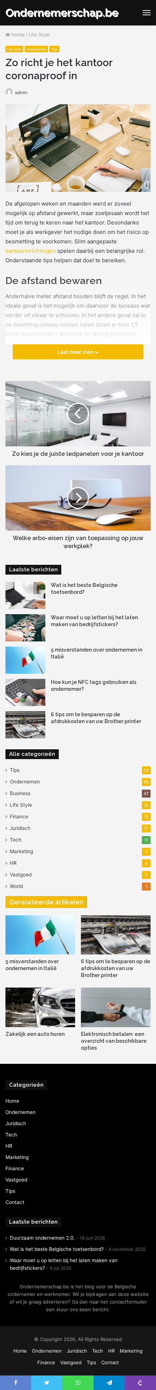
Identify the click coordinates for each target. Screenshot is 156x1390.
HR (13, 863)
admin (21, 92)
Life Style (39, 34)
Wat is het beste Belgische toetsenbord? (57, 1249)
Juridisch (20, 828)
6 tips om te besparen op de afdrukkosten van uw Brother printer (115, 968)
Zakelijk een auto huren (35, 1034)
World (16, 886)
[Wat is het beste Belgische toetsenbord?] (25, 595)
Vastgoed (21, 875)
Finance (19, 816)
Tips (54, 49)
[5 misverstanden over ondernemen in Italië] (25, 660)
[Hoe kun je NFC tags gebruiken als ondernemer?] (25, 692)
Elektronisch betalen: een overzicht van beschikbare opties (114, 1041)
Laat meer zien (75, 352)
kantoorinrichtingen (30, 250)
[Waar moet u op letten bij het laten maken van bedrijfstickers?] (25, 627)
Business (20, 793)
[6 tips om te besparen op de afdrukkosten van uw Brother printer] (25, 724)
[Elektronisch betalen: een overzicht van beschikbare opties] (116, 1007)
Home (17, 34)
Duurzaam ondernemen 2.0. (42, 1238)
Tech (15, 840)
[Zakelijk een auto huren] (40, 1007)
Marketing (21, 851)
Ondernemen (36, 49)
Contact (14, 1202)
